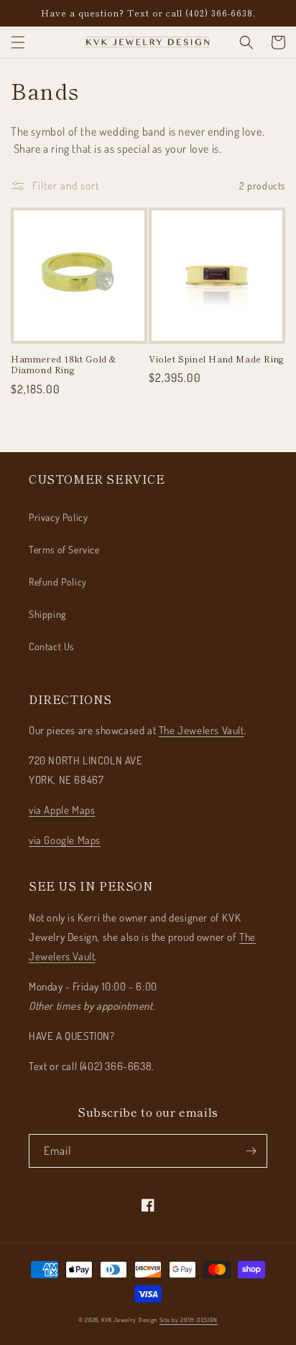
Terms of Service (64, 549)
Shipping (47, 614)
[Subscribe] (251, 1151)
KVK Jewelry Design (129, 1319)
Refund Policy (58, 582)
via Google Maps (65, 840)
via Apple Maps (62, 810)
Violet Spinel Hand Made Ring (217, 359)
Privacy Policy (58, 517)
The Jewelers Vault (201, 730)
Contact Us (51, 646)
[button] (18, 42)
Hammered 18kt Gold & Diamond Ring (63, 364)
